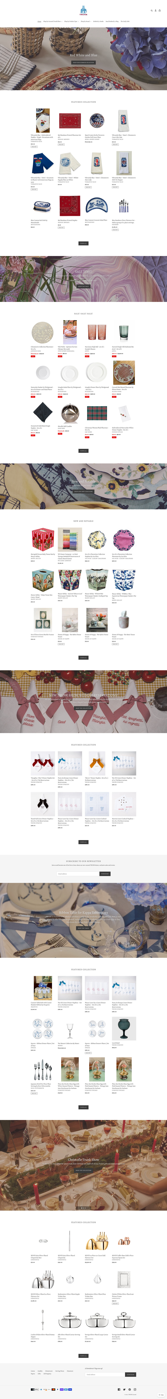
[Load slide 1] (81, 1208)
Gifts (39, 1374)
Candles (40, 1371)
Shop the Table (83, 928)
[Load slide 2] (83, 1208)
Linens (33, 1371)
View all (83, 243)
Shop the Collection (83, 708)
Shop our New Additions (83, 491)
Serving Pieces (59, 1371)
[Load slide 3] (85, 1208)
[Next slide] (89, 1208)
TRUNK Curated (132, 1394)
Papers (33, 1374)
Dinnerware (49, 1371)
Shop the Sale (83, 286)
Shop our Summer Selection (83, 62)
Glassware (70, 1371)
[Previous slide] (78, 1208)
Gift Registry (47, 1374)
